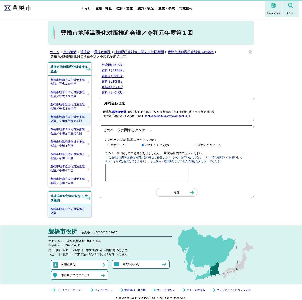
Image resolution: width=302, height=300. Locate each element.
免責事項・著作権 (135, 289)
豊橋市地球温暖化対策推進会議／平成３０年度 (67, 106)
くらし (86, 8)
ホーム (54, 52)
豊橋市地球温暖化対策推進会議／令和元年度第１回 (67, 119)
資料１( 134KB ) (113, 70)
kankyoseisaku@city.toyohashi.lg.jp (167, 115)
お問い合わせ (131, 264)
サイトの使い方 (166, 289)
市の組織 (69, 52)
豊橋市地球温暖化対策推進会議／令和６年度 (67, 168)
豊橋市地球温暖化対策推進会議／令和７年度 (67, 181)
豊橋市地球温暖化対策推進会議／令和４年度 (67, 143)
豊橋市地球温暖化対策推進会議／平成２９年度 (67, 94)
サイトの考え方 (196, 289)
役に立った (118, 145)
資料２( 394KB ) (113, 76)
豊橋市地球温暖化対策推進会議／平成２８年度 (67, 82)
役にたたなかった (209, 145)
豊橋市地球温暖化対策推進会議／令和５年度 (67, 156)
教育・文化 (124, 8)
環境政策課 (102, 52)
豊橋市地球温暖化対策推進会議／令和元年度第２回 (67, 131)
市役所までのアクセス (75, 275)
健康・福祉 (104, 8)
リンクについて (104, 289)
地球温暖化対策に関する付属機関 (139, 52)
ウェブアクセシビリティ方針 (233, 289)
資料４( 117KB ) (112, 87)
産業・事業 (166, 8)
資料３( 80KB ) (112, 81)
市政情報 (185, 8)
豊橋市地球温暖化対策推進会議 (191, 52)
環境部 (85, 52)
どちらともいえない (158, 145)
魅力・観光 (145, 8)
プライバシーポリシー (70, 289)
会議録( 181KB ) (113, 64)
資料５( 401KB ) (113, 92)
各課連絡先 (68, 264)
